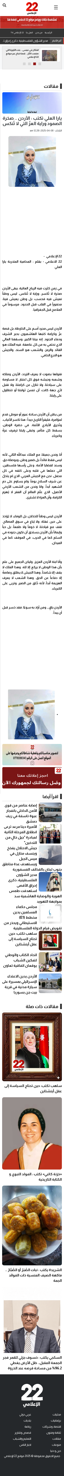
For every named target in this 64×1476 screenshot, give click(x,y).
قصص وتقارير (23, 1432)
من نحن (38, 32)
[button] (39, 64)
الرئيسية (48, 32)
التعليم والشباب (22, 1438)
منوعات (56, 1444)
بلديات (27, 1420)
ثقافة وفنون (53, 1432)
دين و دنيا (55, 1450)
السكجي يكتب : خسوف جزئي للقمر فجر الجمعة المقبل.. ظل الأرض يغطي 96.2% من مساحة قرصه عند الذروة (32, 1362)
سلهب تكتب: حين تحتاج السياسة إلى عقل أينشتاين (23, 938)
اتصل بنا (29, 32)
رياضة (28, 1426)
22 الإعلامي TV (17, 32)
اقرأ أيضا (50, 796)
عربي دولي (25, 1414)
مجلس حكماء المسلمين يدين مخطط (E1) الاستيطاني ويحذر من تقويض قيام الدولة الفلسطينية (25, 40)
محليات (57, 1414)
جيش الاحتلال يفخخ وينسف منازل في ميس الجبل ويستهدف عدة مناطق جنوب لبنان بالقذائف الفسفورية (32, 858)
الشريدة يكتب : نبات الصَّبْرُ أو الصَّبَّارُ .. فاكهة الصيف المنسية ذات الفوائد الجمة (33, 1275)
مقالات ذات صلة (42, 1006)
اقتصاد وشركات (51, 1426)
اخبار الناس (25, 1444)
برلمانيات (56, 1420)
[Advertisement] (32, 221)
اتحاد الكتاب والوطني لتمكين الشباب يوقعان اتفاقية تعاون (20, 960)
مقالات (51, 86)
